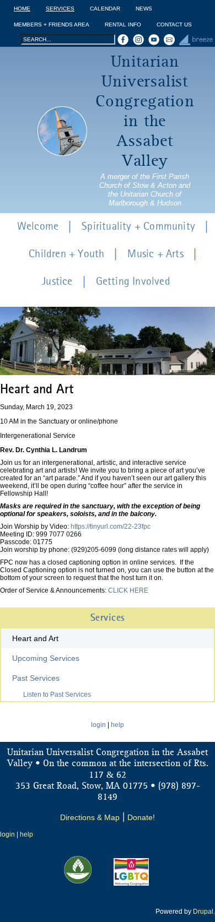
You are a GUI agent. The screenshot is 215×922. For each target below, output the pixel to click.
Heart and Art (35, 638)
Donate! (141, 817)
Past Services (36, 678)
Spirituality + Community (138, 226)
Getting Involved (133, 282)
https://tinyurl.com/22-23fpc (110, 526)
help (117, 725)
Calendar (105, 9)
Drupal (203, 911)
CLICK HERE (128, 590)
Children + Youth (66, 254)
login (98, 725)
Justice (57, 282)
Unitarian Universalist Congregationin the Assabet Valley (145, 112)
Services (60, 9)
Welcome (37, 226)
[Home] (62, 131)
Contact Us (174, 24)
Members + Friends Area (51, 24)
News (144, 9)
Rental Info (123, 24)
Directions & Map (90, 817)
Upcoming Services (45, 658)
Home (22, 9)
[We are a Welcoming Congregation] (131, 883)
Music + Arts (155, 254)
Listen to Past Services (57, 694)
